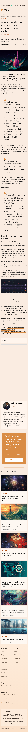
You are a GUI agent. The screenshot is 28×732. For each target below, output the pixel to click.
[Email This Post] (18, 339)
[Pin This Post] (15, 339)
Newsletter (4, 662)
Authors (16, 662)
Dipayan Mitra (5, 558)
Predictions (4, 665)
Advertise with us (18, 655)
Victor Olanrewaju (6, 586)
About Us (16, 651)
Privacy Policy (14, 728)
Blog (2, 655)
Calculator (4, 669)
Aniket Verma (5, 615)
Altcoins (4, 18)
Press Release (5, 673)
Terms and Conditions (7, 685)
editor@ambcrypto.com (9, 698)
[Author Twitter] (13, 406)
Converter (4, 658)
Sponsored (4, 676)
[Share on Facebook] (8, 339)
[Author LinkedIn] (16, 406)
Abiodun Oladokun (5, 44)
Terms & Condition (23, 728)
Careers (16, 665)
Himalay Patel (5, 642)
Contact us (17, 658)
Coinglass (17, 310)
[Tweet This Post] (11, 339)
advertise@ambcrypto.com (10, 703)
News (2, 651)
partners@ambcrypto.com (10, 694)
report (21, 90)
